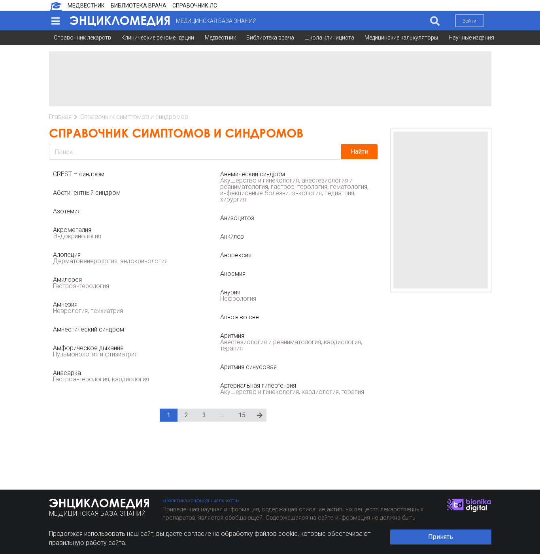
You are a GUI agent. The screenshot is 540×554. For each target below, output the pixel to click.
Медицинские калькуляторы (401, 37)
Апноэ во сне (239, 317)
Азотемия (67, 211)
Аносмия (232, 273)
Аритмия (291, 342)
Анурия (238, 295)
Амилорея (81, 283)
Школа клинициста (329, 37)
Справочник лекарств (82, 37)
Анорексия (235, 255)
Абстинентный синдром (87, 192)
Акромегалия (77, 233)
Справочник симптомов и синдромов (134, 117)
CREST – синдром (78, 174)
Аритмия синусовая (248, 367)
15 (241, 415)
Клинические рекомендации (157, 37)
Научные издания (471, 37)
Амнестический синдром (88, 329)
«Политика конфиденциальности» (201, 500)
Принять (440, 537)
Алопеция (110, 258)
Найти (359, 151)
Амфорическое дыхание (95, 351)
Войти (469, 21)
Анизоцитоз (237, 218)
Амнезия (88, 308)
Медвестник (220, 37)
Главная (60, 117)
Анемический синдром (294, 186)
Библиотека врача (270, 37)
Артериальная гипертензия (292, 389)
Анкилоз (232, 236)
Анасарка (101, 376)
